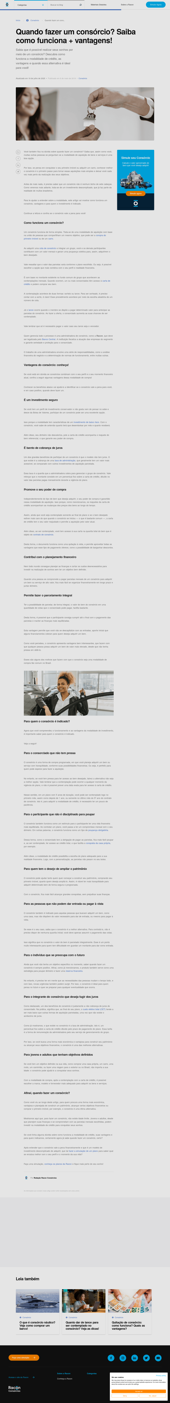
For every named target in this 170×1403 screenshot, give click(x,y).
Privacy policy (161, 1375)
